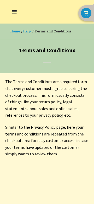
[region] (47, 101)
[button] (14, 12)
